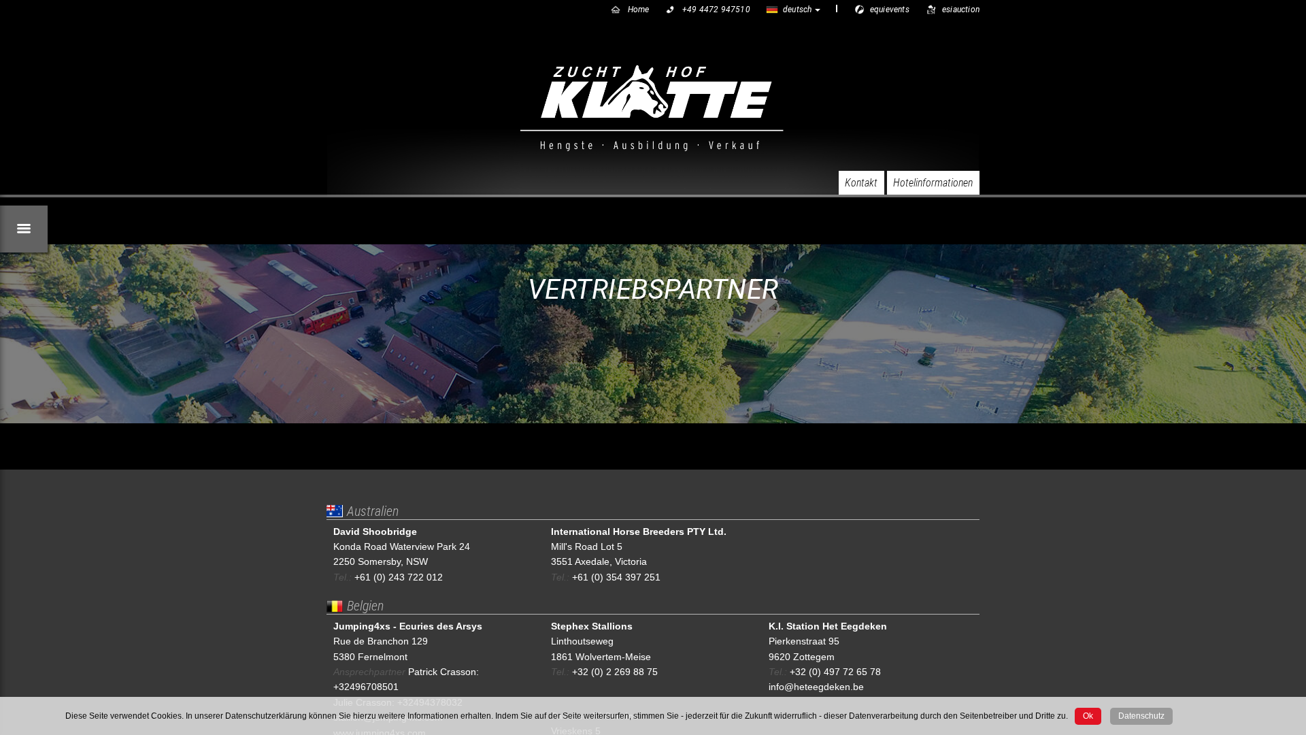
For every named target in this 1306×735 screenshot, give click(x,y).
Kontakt (861, 182)
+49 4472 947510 (716, 9)
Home (639, 9)
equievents (889, 9)
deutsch (797, 9)
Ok (1088, 716)
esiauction (961, 9)
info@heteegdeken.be (816, 686)
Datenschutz (1141, 716)
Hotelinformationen (933, 182)
